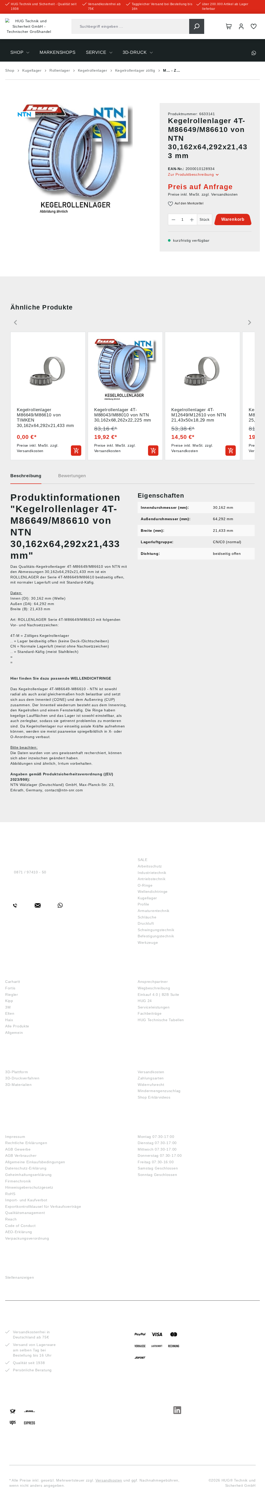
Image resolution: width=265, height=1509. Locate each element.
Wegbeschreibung (154, 988)
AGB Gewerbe (18, 1149)
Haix (9, 1020)
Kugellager (147, 898)
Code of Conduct (20, 1226)
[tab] (25, 478)
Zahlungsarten (151, 1078)
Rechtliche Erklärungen (26, 1143)
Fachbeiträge (149, 1013)
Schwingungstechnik (156, 930)
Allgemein (14, 1032)
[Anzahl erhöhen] (192, 219)
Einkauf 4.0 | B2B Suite (158, 994)
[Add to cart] (76, 450)
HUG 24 (145, 1001)
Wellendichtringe (153, 891)
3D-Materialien (18, 1085)
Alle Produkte (17, 1026)
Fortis (10, 988)
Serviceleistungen (154, 1007)
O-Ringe (145, 885)
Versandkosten (151, 1072)
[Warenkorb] (229, 26)
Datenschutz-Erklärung (26, 1168)
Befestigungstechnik (156, 936)
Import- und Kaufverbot (26, 1200)
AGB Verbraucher (21, 1155)
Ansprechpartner (153, 982)
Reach (11, 1219)
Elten (9, 1013)
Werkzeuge (148, 942)
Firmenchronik (18, 1181)
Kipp (9, 1001)
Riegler (11, 994)
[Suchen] (196, 26)
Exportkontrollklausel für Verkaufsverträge (43, 1206)
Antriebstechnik (152, 879)
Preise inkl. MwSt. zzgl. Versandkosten (203, 194)
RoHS (10, 1194)
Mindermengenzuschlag (159, 1091)
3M (8, 1007)
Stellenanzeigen (19, 1277)
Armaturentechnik (154, 911)
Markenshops (23, 972)
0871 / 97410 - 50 (30, 872)
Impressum (15, 1137)
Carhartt (12, 982)
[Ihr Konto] (241, 26)
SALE (143, 860)
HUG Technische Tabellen (161, 1020)
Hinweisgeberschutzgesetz (29, 1187)
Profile (143, 904)
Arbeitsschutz (150, 866)
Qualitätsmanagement (25, 1213)
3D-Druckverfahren (22, 1078)
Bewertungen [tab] (72, 475)
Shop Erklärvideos (154, 1097)
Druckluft (146, 923)
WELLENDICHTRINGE (91, 678)
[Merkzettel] (253, 26)
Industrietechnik (152, 873)
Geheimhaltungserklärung (28, 1175)
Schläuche (147, 917)
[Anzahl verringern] (173, 219)
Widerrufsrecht (151, 1085)
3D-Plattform (16, 1072)
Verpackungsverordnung (27, 1238)
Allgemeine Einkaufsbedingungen (35, 1162)
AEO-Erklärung (18, 1232)
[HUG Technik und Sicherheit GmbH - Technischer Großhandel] (29, 26)
